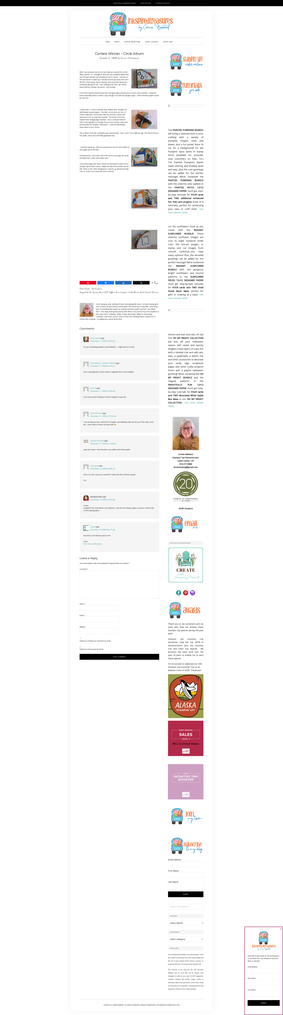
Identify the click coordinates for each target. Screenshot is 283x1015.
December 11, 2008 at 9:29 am (102, 366)
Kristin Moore (96, 413)
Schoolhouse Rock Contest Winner (143, 292)
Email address (174, 859)
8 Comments (134, 58)
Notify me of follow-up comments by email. (95, 641)
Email (82, 615)
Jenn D (93, 388)
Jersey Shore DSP (100, 292)
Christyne (94, 466)
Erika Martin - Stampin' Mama (102, 363)
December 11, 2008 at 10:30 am (103, 416)
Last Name (173, 881)
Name (82, 604)
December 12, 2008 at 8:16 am (102, 499)
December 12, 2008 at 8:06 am (102, 468)
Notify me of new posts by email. (91, 649)
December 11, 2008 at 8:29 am (102, 341)
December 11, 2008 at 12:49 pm (103, 443)
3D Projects (97, 288)
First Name (173, 870)
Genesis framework (147, 1005)
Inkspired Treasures (141, 24)
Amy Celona (95, 338)
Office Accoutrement (118, 292)
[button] (177, 39)
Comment (84, 569)
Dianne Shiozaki (97, 441)
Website (82, 627)
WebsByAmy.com (173, 1005)
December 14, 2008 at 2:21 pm (102, 529)
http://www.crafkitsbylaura (92, 544)
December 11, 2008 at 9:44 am (102, 391)
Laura (92, 527)
